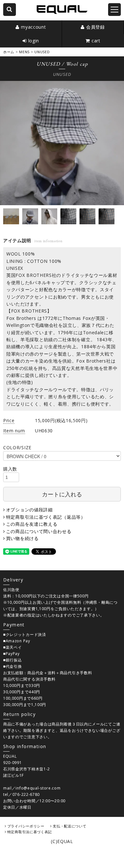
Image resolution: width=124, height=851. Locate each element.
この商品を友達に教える (31, 524)
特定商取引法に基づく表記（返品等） (46, 517)
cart (96, 41)
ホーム (8, 51)
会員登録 (95, 27)
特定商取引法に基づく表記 (29, 831)
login (33, 41)
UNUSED (42, 51)
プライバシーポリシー (26, 826)
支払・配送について (69, 826)
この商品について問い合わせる (39, 531)
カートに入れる (62, 494)
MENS (24, 51)
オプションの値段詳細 (29, 510)
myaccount (33, 27)
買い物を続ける (22, 538)
